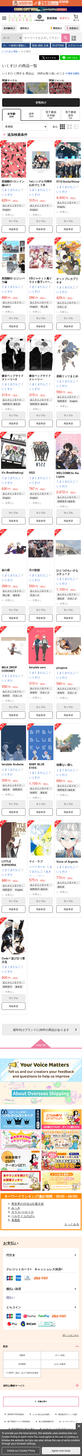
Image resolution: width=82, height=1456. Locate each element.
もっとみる (71, 1224)
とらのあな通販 (10, 51)
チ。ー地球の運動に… (15, 45)
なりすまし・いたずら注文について (58, 1428)
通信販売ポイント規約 (67, 1414)
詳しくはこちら (71, 1335)
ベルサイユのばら (23, 1216)
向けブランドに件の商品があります (41, 1029)
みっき (15, 1208)
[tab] (31, 115)
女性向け (73, 28)
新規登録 (52, 18)
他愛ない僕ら (64, 765)
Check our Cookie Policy (21, 1450)
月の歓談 (34, 570)
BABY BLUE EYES (37, 766)
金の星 (6, 570)
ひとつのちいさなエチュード (67, 572)
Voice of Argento (67, 861)
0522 (32, 472)
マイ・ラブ (36, 861)
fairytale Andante (13, 764)
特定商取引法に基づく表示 (23, 1428)
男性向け (57, 28)
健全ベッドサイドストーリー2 (13, 377)
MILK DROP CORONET (9, 669)
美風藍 (15, 1220)
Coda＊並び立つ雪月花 (13, 960)
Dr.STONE (58, 45)
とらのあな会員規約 (41, 1414)
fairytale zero (37, 667)
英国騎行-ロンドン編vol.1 (13, 183)
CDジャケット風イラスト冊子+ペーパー (41, 281)
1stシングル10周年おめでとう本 (40, 183)
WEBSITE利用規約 (16, 1414)
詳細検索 (73, 38)
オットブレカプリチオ (67, 280)
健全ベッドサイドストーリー (40, 377)
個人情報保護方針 (46, 1421)
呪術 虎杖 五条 (40, 45)
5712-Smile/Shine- (68, 181)
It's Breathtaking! (13, 472)
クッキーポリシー (70, 1421)
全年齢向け (9, 28)
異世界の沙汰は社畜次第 (27, 1204)
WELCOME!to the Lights (67, 474)
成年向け (24, 28)
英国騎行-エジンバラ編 (13, 280)
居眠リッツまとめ (67, 376)
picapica (61, 668)
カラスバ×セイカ (22, 1212)
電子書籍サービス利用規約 (18, 1421)
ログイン (65, 18)
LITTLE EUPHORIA (9, 863)
